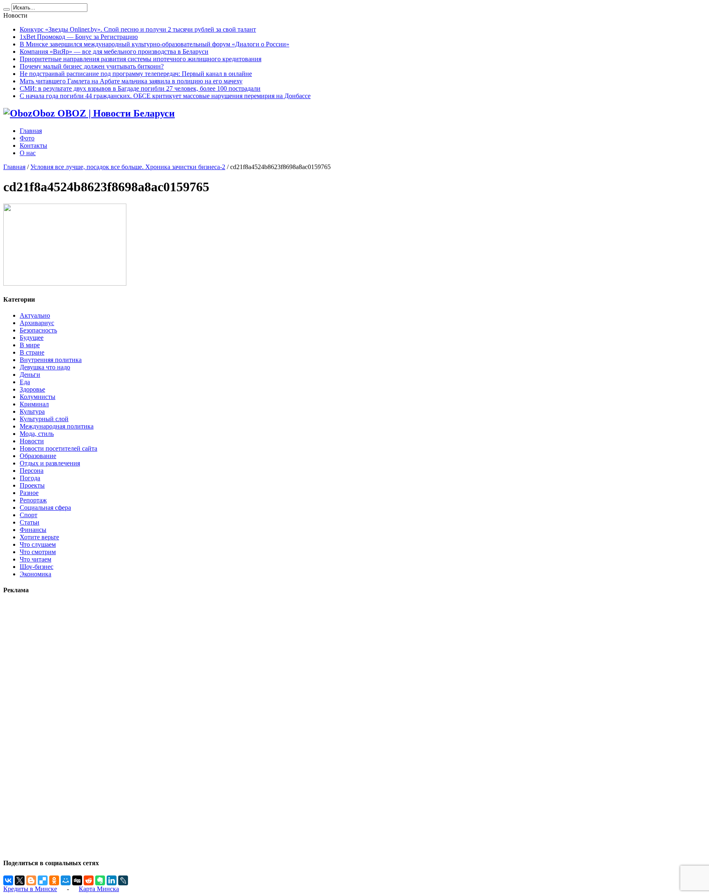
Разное (29, 492)
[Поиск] (6, 9)
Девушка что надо (45, 367)
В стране (32, 352)
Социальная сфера (45, 507)
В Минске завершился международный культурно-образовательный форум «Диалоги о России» (154, 44)
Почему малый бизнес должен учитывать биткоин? (92, 66)
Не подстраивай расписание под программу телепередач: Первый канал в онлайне (136, 73)
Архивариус (37, 322)
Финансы (33, 529)
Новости (32, 441)
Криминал (34, 404)
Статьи (29, 522)
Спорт (28, 514)
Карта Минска (99, 888)
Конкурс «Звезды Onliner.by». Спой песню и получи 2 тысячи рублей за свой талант (138, 29)
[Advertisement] (28, 726)
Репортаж (33, 500)
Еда (25, 381)
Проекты (32, 485)
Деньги (30, 374)
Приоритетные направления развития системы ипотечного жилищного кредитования (140, 58)
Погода (30, 477)
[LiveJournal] (123, 880)
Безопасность (38, 330)
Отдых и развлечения (50, 463)
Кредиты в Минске (30, 888)
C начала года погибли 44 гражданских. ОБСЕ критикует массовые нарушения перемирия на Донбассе (165, 95)
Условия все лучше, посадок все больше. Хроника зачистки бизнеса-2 (127, 166)
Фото (27, 138)
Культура (32, 411)
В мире (30, 344)
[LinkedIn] (112, 880)
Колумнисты (37, 396)
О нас (28, 152)
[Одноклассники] (54, 880)
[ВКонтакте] (8, 880)
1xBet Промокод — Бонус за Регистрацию (79, 36)
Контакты (33, 145)
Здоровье (32, 389)
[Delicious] (43, 880)
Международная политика (57, 426)
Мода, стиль (37, 433)
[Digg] (77, 880)
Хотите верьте (39, 537)
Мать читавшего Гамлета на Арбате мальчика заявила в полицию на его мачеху (131, 81)
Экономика (35, 574)
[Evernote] (100, 880)
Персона (31, 470)
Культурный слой (44, 418)
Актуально (35, 315)
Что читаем (35, 559)
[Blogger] (31, 880)
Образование (38, 455)
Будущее (31, 337)
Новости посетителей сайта (58, 448)
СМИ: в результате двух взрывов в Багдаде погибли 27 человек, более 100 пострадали (140, 88)
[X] (20, 880)
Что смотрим (38, 551)
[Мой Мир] (66, 880)
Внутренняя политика (51, 359)
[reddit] (89, 880)
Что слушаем (38, 544)
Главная (31, 130)
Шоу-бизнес (36, 566)
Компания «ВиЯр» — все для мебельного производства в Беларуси (114, 51)
